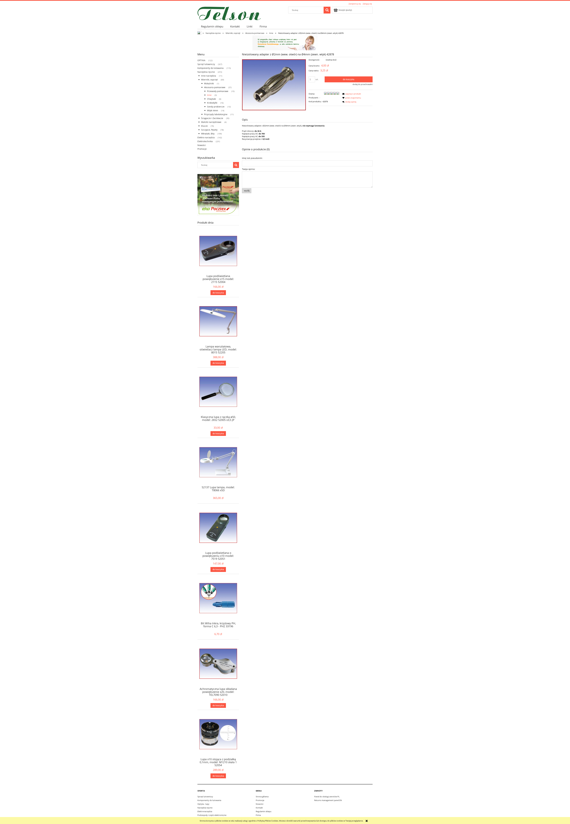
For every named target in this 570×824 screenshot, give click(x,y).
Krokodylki (212, 102)
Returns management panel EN (328, 800)
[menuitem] (212, 26)
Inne (209, 95)
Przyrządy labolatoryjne (215, 114)
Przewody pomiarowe (217, 91)
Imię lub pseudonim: (252, 158)
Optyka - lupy (203, 804)
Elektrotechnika (205, 141)
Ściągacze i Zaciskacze (212, 118)
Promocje (202, 148)
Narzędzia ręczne (206, 71)
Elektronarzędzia (204, 811)
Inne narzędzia (208, 75)
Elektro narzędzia (206, 137)
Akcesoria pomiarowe (214, 87)
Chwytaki (211, 98)
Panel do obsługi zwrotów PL (327, 796)
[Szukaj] (327, 10)
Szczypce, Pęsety (209, 129)
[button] (351, 93)
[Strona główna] (229, 13)
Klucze (204, 125)
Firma (258, 815)
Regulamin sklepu (263, 811)
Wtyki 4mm (212, 110)
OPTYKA (201, 60)
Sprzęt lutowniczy (206, 64)
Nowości (201, 145)
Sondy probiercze (215, 106)
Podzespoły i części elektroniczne (211, 815)
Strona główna (262, 796)
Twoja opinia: (248, 169)
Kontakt (259, 807)
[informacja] (285, 42)
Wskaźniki (209, 83)
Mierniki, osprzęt (209, 79)
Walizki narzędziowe (211, 122)
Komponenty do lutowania (210, 68)
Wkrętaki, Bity (207, 133)
